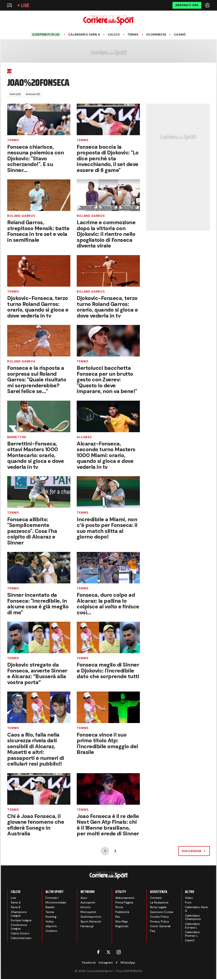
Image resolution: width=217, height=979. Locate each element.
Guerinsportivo (91, 916)
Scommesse (156, 34)
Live (25, 5)
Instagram (106, 962)
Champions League (19, 913)
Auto (84, 898)
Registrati (121, 926)
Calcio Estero (20, 933)
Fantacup (87, 926)
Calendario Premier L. (192, 934)
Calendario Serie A (84, 34)
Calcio (114, 34)
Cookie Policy (159, 916)
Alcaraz (84, 437)
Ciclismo (51, 931)
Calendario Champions (193, 917)
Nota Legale (158, 907)
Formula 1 (52, 898)
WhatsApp (127, 962)
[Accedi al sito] (208, 5)
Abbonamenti (124, 898)
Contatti (156, 898)
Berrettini (16, 437)
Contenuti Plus (45, 34)
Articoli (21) (33, 94)
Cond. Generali (160, 926)
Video (189, 898)
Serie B (15, 907)
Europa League (21, 920)
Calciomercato (21, 938)
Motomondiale (56, 902)
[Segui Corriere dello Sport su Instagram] (118, 952)
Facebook (89, 962)
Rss (117, 916)
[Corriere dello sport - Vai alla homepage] (108, 20)
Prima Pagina (124, 902)
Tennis (133, 34)
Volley (50, 921)
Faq (152, 931)
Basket (50, 907)
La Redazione (159, 902)
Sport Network (91, 921)
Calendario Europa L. (192, 925)
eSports (51, 926)
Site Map (121, 921)
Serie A (16, 902)
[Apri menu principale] (9, 5)
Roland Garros (21, 215)
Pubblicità (122, 912)
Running (51, 916)
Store (119, 907)
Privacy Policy (159, 921)
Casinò (180, 34)
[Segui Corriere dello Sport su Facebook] (98, 952)
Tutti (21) (15, 94)
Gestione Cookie (161, 912)
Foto (188, 902)
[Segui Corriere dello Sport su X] (108, 952)
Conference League (19, 926)
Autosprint (88, 902)
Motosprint (88, 912)
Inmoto (86, 907)
